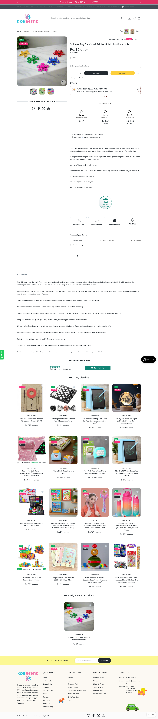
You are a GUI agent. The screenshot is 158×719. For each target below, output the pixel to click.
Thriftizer (48, 716)
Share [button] (74, 58)
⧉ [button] (137, 90)
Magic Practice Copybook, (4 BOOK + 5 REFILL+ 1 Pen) (63, 579)
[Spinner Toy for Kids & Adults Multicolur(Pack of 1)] (79, 616)
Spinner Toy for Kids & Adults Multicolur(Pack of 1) (79, 639)
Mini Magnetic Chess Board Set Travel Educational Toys (63, 420)
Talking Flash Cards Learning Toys (63, 472)
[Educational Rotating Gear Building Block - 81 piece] (31, 557)
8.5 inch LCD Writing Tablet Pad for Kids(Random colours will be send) (95, 421)
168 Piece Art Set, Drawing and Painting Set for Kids (31, 524)
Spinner (84, 235)
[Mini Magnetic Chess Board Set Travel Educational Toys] (63, 398)
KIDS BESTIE (31, 415)
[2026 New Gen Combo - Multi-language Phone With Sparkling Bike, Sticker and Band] (126, 557)
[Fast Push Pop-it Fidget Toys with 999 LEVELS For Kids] (95, 450)
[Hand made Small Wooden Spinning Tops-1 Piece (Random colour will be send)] (95, 557)
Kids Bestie (26, 716)
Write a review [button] (97, 368)
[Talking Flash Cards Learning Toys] (63, 450)
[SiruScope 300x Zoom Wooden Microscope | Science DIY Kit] (31, 398)
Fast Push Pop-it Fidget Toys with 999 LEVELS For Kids (95, 472)
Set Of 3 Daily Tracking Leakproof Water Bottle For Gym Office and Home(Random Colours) (126, 526)
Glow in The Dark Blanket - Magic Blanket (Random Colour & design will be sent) (31, 473)
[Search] (122, 18)
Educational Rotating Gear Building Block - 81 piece (31, 579)
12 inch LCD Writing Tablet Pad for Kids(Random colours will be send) (126, 473)
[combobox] (88, 18)
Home (19, 31)
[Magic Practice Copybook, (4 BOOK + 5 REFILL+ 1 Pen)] (63, 557)
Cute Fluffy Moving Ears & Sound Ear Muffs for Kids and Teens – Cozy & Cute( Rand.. (95, 525)
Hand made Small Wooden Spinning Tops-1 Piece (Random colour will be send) (95, 580)
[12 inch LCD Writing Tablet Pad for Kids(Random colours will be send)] (126, 450)
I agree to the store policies (81, 78)
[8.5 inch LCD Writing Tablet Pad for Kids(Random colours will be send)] (95, 398)
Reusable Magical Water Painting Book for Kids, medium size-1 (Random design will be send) (63, 525)
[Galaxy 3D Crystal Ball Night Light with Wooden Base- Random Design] (126, 398)
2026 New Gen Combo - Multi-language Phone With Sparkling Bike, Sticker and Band (126, 580)
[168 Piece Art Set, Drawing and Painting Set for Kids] (31, 502)
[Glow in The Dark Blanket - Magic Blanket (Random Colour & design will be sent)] (31, 450)
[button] (17, 2)
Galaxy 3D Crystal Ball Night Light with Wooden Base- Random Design (126, 421)
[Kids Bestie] (27, 18)
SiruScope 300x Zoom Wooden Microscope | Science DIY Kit (31, 420)
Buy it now (122, 73)
